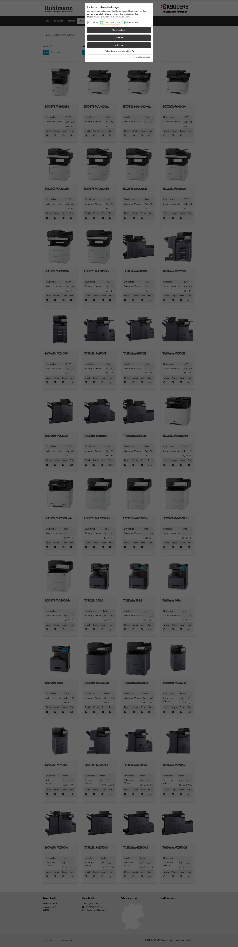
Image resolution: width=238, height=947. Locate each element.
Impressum (134, 57)
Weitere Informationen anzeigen (118, 51)
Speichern (119, 37)
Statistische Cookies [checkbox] (112, 22)
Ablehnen (119, 45)
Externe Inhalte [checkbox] (131, 22)
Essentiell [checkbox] (94, 22)
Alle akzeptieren (119, 30)
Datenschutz (145, 57)
